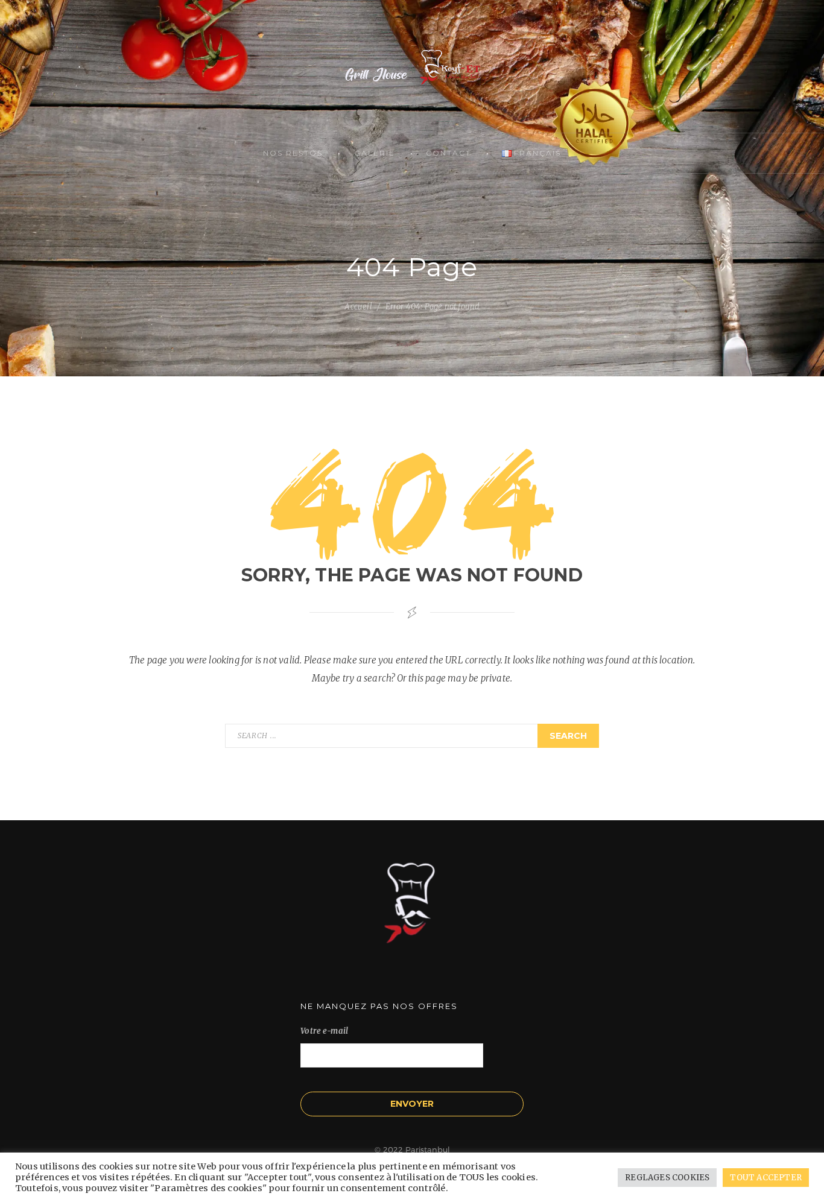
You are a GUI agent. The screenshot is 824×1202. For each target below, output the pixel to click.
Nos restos (293, 152)
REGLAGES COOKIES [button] (667, 1177)
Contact (448, 152)
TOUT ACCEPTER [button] (766, 1177)
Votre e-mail (324, 1031)
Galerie (374, 152)
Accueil (358, 307)
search (568, 735)
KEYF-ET (412, 66)
